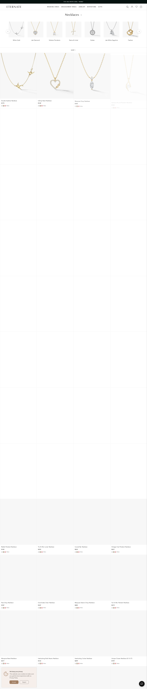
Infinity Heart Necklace (45, 101)
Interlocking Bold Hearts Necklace (48, 658)
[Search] (127, 7)
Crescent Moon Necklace (45, 269)
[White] (1, 105)
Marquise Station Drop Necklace (85, 603)
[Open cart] (141, 7)
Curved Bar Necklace (81, 547)
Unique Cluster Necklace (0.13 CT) (122, 658)
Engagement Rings (69, 7)
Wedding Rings (53, 7)
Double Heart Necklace (119, 156)
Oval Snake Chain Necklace (46, 603)
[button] (142, 684)
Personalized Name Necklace (47, 156)
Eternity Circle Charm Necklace (10, 212)
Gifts (100, 7)
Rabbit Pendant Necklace (8, 547)
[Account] (132, 7)
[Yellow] (3, 105)
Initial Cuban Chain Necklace (83, 156)
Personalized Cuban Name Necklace (86, 212)
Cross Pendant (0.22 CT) (8, 156)
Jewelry (82, 7)
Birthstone (91, 7)
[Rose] (5, 105)
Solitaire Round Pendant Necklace (122, 101)
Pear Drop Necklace (7, 603)
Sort (73, 50)
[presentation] (8, 31)
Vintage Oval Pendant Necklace (121, 547)
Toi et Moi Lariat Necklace (46, 547)
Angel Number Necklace (8, 268)
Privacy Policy (14, 678)
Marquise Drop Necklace (82, 101)
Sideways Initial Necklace (45, 212)
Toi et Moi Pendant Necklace (120, 603)
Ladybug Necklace (117, 212)
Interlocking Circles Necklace (83, 658)
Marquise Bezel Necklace (8, 658)
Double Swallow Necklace (9, 101)
